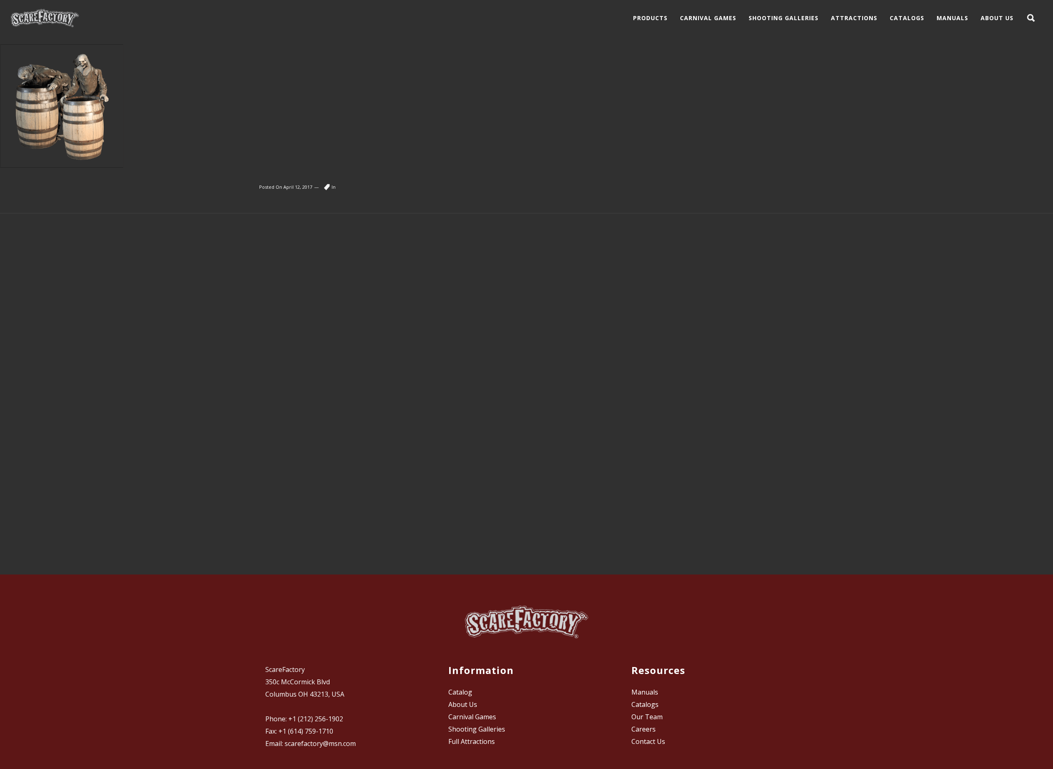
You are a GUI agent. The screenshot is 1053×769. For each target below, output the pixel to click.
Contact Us (648, 741)
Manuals (644, 692)
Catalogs (645, 704)
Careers (643, 729)
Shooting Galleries (476, 729)
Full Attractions (471, 741)
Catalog (460, 692)
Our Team (647, 716)
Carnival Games (472, 716)
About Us (462, 704)
